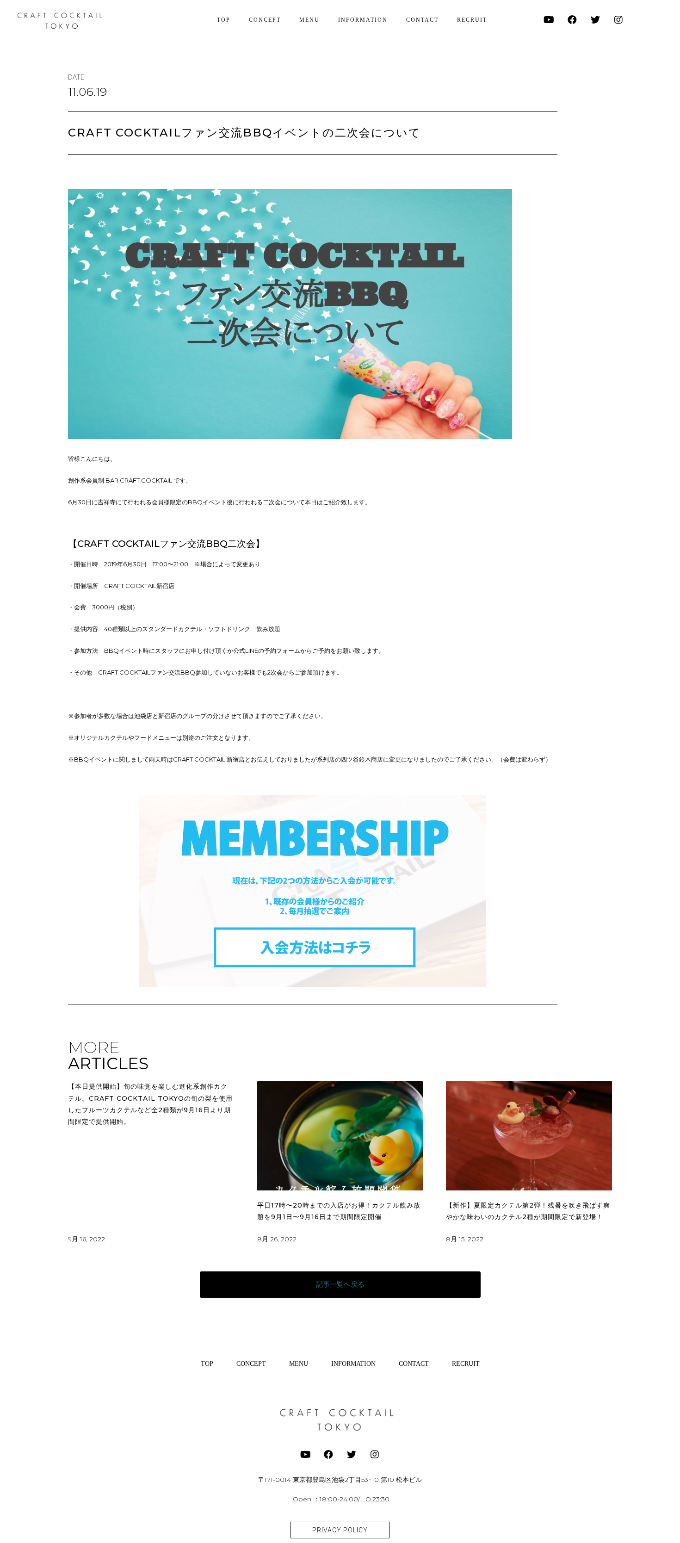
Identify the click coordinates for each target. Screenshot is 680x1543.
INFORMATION (363, 20)
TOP (223, 20)
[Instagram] (618, 20)
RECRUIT (472, 20)
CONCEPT (265, 20)
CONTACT (422, 20)
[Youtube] (549, 20)
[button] (340, 1284)
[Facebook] (572, 20)
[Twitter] (595, 20)
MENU (309, 20)
